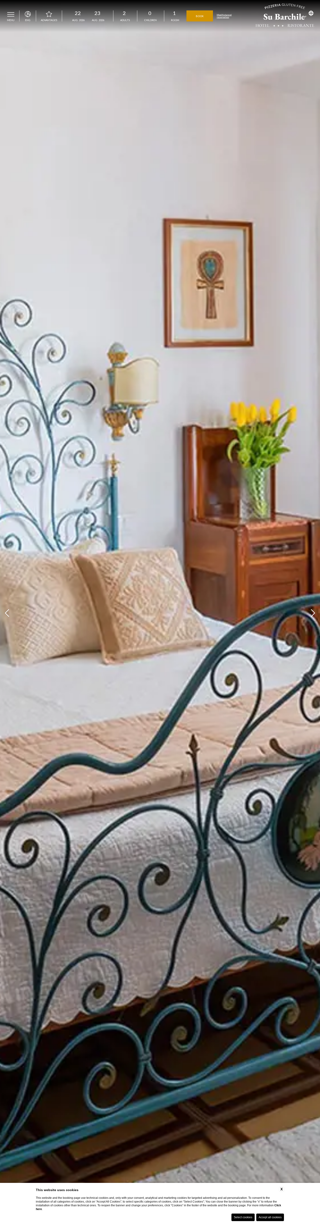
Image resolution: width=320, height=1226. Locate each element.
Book (200, 15)
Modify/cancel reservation (224, 16)
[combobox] (124, 16)
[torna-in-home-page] (285, 16)
